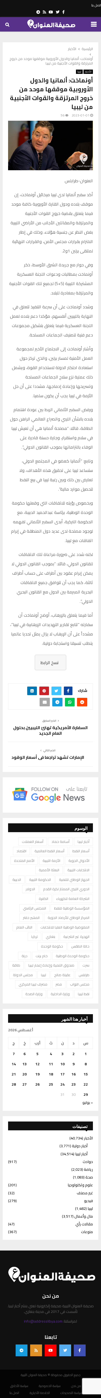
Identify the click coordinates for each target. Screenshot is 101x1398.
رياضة (88, 1169)
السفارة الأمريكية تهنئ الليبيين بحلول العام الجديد (50, 730)
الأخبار (88, 72)
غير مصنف (85, 1192)
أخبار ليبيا (83, 841)
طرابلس (84, 975)
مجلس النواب (79, 984)
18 (51, 1074)
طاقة (16, 965)
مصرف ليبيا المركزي (33, 984)
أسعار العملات (32, 841)
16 (73, 1074)
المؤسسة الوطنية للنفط (71, 908)
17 (62, 1074)
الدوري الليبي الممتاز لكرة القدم (66, 889)
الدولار (30, 889)
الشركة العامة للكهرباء (72, 898)
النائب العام (24, 927)
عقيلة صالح (62, 975)
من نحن (76, 1386)
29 (85, 1094)
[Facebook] (80, 1350)
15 (85, 1074)
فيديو (88, 1200)
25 (51, 1084)
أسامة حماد (60, 841)
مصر (58, 984)
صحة (89, 1177)
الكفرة (43, 898)
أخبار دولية (80, 1145)
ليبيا (79, 72)
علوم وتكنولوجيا (80, 1184)
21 (14, 1074)
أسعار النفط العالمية (49, 851)
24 (62, 1084)
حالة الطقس (80, 946)
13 (24, 1063)
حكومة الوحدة (52, 946)
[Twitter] (65, 1350)
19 (37, 1074)
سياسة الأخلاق (19, 1386)
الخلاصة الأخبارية (40, 1393)
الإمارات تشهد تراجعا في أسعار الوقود (48, 757)
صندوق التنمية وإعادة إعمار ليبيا (51, 965)
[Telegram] (21, 1350)
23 (73, 1084)
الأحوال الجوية (78, 860)
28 (14, 1084)
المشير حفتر (31, 917)
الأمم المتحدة (24, 860)
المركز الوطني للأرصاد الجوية (68, 917)
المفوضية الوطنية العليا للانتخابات (64, 927)
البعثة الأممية (49, 870)
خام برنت (42, 956)
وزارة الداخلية (60, 994)
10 (62, 1063)
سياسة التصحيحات (71, 1393)
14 (14, 1063)
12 (37, 1063)
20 (24, 1074)
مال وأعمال (83, 1216)
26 (37, 1084)
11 (51, 1063)
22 (85, 1084)
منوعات (87, 1231)
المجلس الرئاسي (34, 908)
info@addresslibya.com (43, 1321)
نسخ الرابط (49, 662)
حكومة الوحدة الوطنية (72, 956)
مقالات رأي (84, 1224)
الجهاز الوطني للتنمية (74, 879)
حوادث (88, 1161)
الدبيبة (16, 879)
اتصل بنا (96, 5)
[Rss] (36, 1350)
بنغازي (50, 936)
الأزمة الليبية (51, 860)
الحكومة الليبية (40, 879)
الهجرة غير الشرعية (76, 936)
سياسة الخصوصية (50, 1386)
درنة (24, 956)
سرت (85, 965)
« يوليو (87, 1102)
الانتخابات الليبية (78, 870)
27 (24, 1084)
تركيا (34, 936)
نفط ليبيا (83, 994)
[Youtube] (51, 1350)
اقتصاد (21, 851)
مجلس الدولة (23, 975)
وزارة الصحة (34, 994)
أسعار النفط (80, 851)
